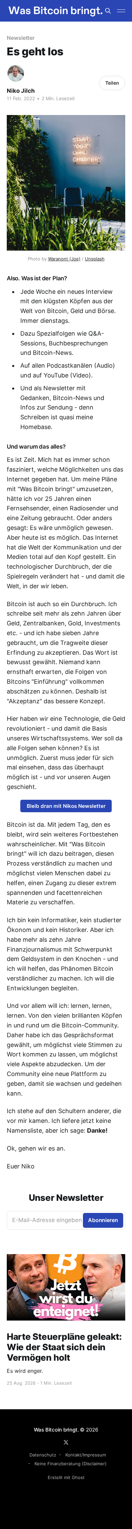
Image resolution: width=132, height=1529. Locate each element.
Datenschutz (42, 1454)
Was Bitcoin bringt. (56, 1429)
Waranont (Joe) (64, 258)
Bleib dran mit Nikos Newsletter (66, 806)
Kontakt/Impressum (85, 1454)
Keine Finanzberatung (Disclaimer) (71, 1463)
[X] (66, 1442)
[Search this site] (108, 10)
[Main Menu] (121, 11)
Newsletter (21, 37)
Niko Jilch (21, 90)
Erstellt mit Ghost (66, 1477)
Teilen (112, 83)
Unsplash (95, 258)
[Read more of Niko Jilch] (16, 73)
